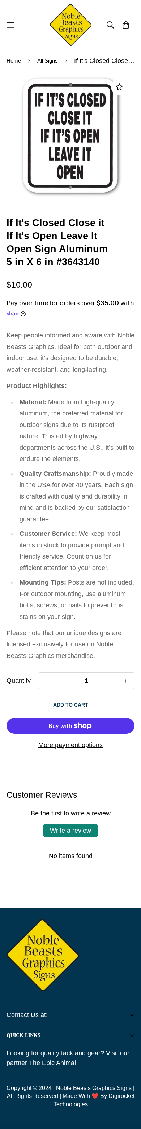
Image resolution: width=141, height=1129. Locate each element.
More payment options (70, 745)
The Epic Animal (52, 1062)
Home (14, 60)
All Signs (47, 60)
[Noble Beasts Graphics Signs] (70, 24)
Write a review (70, 830)
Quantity (19, 680)
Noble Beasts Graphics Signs (94, 1088)
